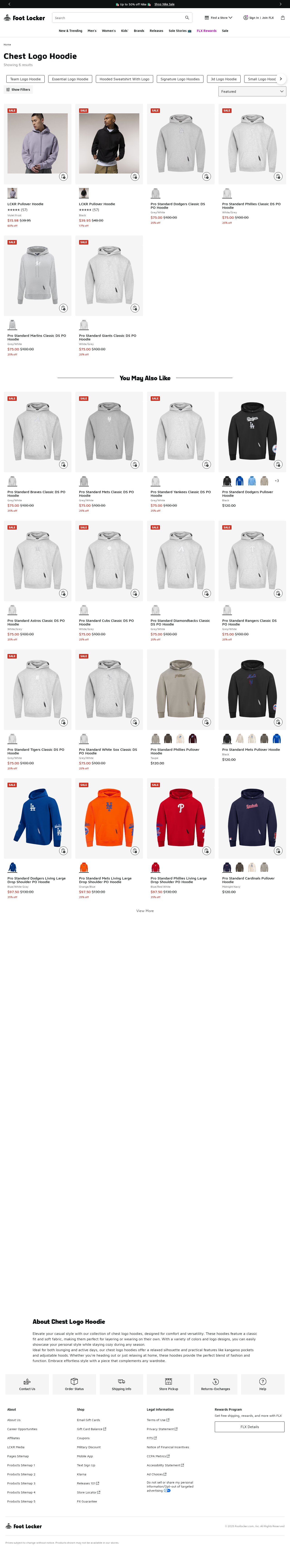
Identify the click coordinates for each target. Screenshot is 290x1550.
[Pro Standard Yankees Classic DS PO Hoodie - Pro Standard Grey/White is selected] (155, 481)
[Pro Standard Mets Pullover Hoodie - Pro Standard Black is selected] (227, 739)
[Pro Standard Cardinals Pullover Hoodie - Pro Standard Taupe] (264, 867)
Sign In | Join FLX (261, 17)
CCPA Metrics (156, 1456)
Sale (225, 31)
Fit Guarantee (87, 1501)
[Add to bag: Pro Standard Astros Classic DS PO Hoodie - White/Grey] (63, 593)
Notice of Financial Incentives (168, 1447)
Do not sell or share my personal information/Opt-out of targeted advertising (170, 1486)
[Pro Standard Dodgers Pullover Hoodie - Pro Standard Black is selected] (227, 481)
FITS (150, 1438)
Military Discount (89, 1447)
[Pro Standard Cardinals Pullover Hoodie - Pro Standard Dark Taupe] (239, 867)
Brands (139, 31)
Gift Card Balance (89, 1429)
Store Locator (87, 1492)
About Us (13, 1420)
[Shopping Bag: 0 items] (282, 17)
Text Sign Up (86, 1465)
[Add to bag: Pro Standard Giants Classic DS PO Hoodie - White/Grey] (135, 308)
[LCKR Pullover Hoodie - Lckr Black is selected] (84, 193)
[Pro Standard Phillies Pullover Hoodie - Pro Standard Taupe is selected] (155, 739)
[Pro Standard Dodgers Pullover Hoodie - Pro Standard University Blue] (252, 481)
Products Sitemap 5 (21, 1501)
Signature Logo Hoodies (180, 79)
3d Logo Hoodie (224, 79)
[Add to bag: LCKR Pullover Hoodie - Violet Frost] (63, 176)
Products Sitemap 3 (21, 1483)
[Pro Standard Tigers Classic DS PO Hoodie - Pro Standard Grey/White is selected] (12, 739)
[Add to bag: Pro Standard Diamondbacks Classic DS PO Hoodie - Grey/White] (206, 593)
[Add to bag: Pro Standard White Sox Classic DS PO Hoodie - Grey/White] (135, 722)
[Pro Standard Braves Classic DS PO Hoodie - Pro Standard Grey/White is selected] (12, 481)
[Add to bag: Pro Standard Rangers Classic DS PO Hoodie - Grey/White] (278, 593)
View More (145, 911)
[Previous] (9, 4)
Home (7, 44)
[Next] (280, 4)
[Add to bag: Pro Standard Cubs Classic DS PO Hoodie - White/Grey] (135, 593)
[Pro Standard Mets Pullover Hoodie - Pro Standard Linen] (252, 739)
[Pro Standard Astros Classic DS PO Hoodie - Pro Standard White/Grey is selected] (12, 610)
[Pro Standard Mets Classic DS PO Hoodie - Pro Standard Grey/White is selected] (84, 481)
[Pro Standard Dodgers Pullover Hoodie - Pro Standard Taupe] (264, 481)
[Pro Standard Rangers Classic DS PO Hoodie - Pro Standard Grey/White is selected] (227, 610)
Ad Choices (155, 1474)
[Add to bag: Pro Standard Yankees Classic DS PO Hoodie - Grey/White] (206, 464)
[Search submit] (187, 18)
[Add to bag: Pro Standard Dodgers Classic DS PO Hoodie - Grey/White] (206, 176)
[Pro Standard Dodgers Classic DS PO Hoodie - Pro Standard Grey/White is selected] (155, 193)
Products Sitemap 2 (21, 1474)
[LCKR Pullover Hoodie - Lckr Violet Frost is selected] (12, 193)
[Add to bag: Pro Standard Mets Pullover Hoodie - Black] (278, 722)
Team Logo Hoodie (25, 79)
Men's (92, 31)
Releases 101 (86, 1483)
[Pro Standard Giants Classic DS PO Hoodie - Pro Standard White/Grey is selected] (84, 325)
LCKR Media (15, 1447)
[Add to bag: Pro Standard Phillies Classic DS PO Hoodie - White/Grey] (278, 176)
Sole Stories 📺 (180, 31)
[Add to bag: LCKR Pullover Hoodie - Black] (135, 176)
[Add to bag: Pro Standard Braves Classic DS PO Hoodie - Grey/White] (63, 464)
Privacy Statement (160, 1429)
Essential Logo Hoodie (70, 79)
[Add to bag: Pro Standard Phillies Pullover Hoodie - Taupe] (206, 722)
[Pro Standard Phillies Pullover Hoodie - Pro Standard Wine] (193, 739)
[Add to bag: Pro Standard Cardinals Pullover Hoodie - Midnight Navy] (278, 850)
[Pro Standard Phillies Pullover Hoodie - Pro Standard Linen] (180, 739)
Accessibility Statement (163, 1465)
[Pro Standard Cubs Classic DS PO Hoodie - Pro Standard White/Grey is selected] (84, 610)
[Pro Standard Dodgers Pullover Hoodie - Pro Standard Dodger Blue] (239, 481)
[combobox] (122, 18)
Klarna (81, 1474)
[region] (145, 4)
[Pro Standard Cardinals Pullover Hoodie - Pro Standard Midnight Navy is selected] (227, 867)
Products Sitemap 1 (21, 1465)
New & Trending (70, 31)
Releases (156, 31)
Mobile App (85, 1456)
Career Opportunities (22, 1429)
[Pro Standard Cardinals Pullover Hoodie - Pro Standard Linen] (252, 867)
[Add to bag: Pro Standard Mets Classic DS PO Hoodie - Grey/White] (135, 464)
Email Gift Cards (88, 1420)
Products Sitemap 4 (21, 1492)
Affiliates (13, 1438)
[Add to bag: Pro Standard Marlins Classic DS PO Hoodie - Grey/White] (63, 308)
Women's (109, 31)
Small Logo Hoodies (264, 79)
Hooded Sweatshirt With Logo (124, 79)
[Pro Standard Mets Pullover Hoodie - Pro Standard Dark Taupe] (264, 739)
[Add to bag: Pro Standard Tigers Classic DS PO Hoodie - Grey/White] (63, 722)
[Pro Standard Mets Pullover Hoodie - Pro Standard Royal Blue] (277, 739)
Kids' (124, 31)
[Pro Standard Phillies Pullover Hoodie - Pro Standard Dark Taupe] (168, 739)
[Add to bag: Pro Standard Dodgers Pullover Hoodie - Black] (278, 464)
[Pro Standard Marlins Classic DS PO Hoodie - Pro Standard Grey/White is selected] (12, 325)
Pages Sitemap (18, 1456)
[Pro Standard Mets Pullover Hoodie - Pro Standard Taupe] (239, 739)
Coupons (83, 1438)
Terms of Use (156, 1420)
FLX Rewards (207, 31)
